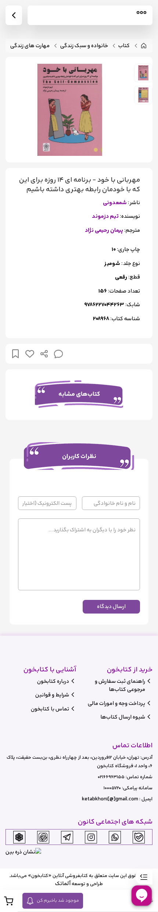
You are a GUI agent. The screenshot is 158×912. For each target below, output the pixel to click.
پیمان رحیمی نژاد (104, 230)
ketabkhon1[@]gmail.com (110, 799)
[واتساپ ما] (115, 837)
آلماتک (63, 883)
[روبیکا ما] (19, 837)
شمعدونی (115, 203)
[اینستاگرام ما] (91, 837)
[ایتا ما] (43, 837)
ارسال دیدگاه (111, 606)
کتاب (124, 46)
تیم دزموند (105, 216)
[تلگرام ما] (66, 837)
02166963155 (111, 777)
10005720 (112, 788)
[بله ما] (138, 837)
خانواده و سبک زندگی (84, 46)
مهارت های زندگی (30, 46)
